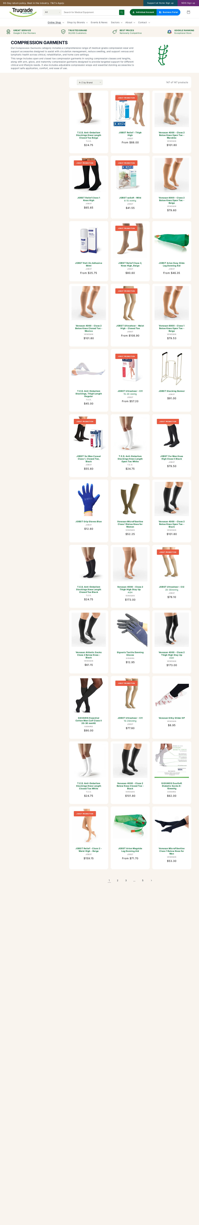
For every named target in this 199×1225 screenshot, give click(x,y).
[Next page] (151, 880)
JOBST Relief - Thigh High (130, 133)
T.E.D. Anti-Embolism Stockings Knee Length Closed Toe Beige (88, 135)
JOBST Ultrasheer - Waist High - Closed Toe (130, 327)
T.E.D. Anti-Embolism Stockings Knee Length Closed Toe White (88, 786)
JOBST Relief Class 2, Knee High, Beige (130, 264)
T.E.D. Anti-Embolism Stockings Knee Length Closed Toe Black (88, 589)
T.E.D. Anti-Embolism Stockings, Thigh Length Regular (89, 393)
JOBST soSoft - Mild (130, 199)
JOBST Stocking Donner (172, 391)
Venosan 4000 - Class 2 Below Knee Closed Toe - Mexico (88, 328)
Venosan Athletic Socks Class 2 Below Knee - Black (89, 655)
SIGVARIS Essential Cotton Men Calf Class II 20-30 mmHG (89, 720)
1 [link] (109, 880)
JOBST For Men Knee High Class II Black (171, 457)
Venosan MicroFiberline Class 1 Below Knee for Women (130, 524)
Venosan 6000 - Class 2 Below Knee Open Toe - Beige (172, 200)
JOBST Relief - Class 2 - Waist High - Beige (89, 849)
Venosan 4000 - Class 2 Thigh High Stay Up (130, 590)
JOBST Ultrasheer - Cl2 (171, 588)
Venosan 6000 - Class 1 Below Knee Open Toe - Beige (171, 328)
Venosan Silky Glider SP (172, 718)
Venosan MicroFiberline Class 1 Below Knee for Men (172, 851)
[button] (188, 12)
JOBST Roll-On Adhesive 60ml (88, 264)
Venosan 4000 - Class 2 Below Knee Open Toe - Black (172, 524)
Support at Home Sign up (160, 3)
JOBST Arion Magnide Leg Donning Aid (130, 849)
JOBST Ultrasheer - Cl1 (130, 392)
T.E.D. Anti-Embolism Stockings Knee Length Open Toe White (130, 459)
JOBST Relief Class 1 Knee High (88, 199)
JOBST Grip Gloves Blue (89, 521)
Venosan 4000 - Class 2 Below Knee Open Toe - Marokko (172, 135)
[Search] (121, 12)
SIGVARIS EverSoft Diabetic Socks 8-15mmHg (171, 786)
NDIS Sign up (188, 3)
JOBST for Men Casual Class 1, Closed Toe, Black (88, 459)
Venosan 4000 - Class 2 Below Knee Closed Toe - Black (130, 786)
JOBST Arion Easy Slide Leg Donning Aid (172, 264)
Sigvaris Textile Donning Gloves (130, 653)
